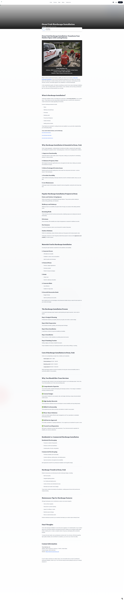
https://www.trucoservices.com (52, 551)
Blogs (59, 2)
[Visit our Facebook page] (113, 2)
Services (55, 2)
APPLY (120, 2)
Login (116, 2)
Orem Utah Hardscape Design (46, 132)
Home (51, 2)
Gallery (63, 2)
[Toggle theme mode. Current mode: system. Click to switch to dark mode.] (122, 598)
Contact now (68, 2)
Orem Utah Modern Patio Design (46, 135)
